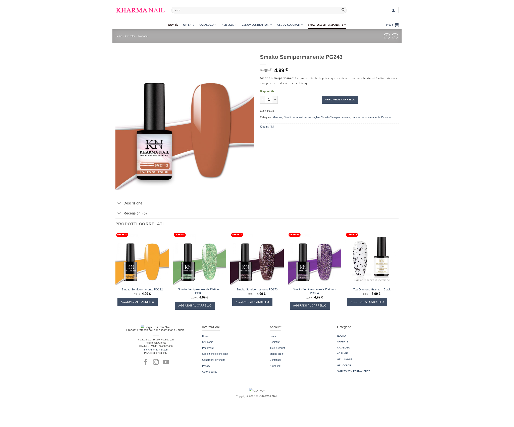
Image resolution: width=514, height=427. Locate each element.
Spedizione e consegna (215, 353)
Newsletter (275, 366)
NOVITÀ (341, 335)
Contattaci (275, 360)
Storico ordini (277, 353)
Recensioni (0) (135, 213)
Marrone (143, 36)
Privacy (206, 366)
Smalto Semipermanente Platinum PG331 (199, 291)
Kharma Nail (267, 126)
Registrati (275, 342)
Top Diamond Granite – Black (372, 289)
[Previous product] (395, 36)
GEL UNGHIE (344, 359)
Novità (173, 25)
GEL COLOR (344, 365)
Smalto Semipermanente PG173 (257, 289)
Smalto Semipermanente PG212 (142, 289)
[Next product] (387, 36)
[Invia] (343, 10)
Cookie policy (209, 371)
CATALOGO (343, 347)
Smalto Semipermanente (325, 25)
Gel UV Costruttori (255, 25)
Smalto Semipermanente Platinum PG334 (314, 291)
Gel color (130, 36)
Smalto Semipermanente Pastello (371, 117)
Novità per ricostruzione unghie (302, 117)
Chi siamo (207, 342)
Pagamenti (208, 348)
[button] (119, 24)
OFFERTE (342, 341)
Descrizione (132, 203)
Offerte (188, 25)
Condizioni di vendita (213, 360)
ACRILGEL (343, 353)
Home (118, 36)
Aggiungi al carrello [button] (137, 301)
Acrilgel (228, 25)
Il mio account (277, 348)
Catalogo (206, 25)
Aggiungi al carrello (339, 99)
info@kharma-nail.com (156, 349)
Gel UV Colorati (288, 25)
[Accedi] (393, 10)
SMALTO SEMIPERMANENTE (353, 371)
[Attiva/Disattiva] (119, 203)
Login (273, 336)
